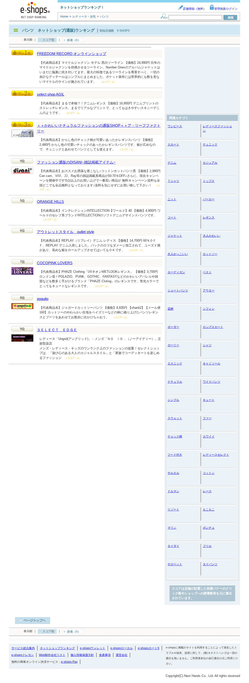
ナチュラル (175, 381)
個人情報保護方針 (82, 655)
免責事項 (105, 655)
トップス (208, 181)
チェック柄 (175, 436)
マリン (172, 527)
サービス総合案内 (23, 648)
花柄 (170, 308)
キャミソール (211, 363)
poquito (42, 299)
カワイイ (208, 436)
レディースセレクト (216, 454)
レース (207, 491)
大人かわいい (211, 235)
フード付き (175, 454)
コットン (208, 473)
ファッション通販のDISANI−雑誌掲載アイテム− (76, 162)
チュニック (210, 144)
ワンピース (175, 126)
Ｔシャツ (173, 181)
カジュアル (210, 162)
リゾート (173, 509)
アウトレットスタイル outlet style (65, 232)
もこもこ (208, 509)
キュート (208, 400)
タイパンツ (210, 564)
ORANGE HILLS (50, 202)
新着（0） (73, 40)
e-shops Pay (69, 662)
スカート (173, 144)
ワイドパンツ (211, 381)
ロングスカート (213, 327)
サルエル (173, 473)
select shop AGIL (50, 94)
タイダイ (173, 546)
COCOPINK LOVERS (54, 263)
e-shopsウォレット (92, 648)
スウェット (175, 418)
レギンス (208, 217)
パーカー (208, 199)
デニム (172, 162)
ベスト (207, 272)
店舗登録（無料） (194, 8)
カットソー (210, 254)
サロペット (175, 564)
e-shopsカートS (148, 648)
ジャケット (175, 235)
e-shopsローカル (121, 648)
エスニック (175, 363)
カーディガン (176, 272)
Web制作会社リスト (52, 655)
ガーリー (173, 345)
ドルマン (173, 491)
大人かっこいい (178, 254)
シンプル (173, 400)
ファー (207, 418)
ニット (172, 199)
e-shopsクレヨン (22, 655)
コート (172, 217)
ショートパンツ (178, 290)
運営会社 (121, 655)
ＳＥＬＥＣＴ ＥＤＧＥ (57, 330)
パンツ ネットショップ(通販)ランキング (58, 30)
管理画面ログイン (226, 8)
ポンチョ (208, 527)
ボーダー (173, 327)
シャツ (207, 345)
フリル (207, 546)
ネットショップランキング (57, 648)
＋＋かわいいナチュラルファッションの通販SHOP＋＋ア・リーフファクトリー (98, 128)
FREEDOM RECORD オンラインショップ (71, 54)
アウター (208, 290)
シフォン (208, 308)
